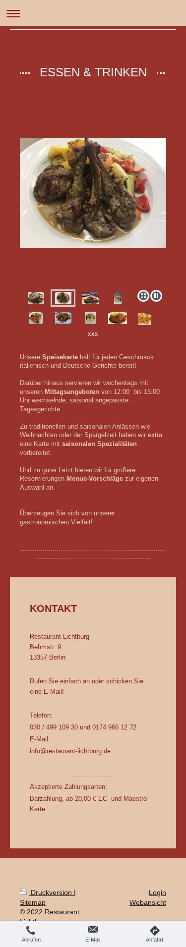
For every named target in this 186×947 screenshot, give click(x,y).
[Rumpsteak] (90, 298)
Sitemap (33, 902)
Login (157, 892)
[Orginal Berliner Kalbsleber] (90, 318)
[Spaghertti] (63, 318)
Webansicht (147, 902)
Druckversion (51, 892)
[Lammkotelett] (93, 212)
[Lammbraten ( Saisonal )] (117, 318)
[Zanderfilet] (118, 298)
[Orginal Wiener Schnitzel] (36, 318)
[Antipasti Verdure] (36, 298)
